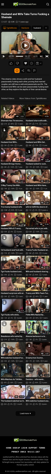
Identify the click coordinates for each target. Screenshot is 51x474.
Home (8, 448)
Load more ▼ (25, 413)
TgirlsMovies (12, 28)
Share (23, 70)
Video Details (17, 70)
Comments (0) (28, 70)
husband (37, 28)
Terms (42, 448)
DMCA (23, 452)
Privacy (15, 452)
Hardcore (25, 28)
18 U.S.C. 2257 (33, 452)
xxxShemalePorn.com (23, 471)
